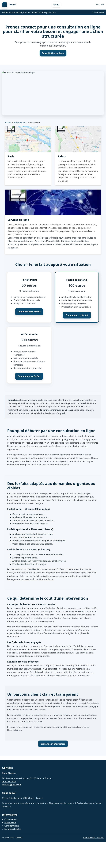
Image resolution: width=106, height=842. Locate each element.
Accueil (8, 122)
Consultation (10, 819)
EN (102, 4)
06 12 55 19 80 (9, 781)
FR (97, 4)
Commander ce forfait (29, 311)
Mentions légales (12, 829)
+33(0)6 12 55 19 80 (26, 12)
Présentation (19, 122)
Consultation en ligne (53, 53)
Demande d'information (53, 743)
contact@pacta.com (47, 12)
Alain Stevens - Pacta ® (93, 837)
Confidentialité (11, 825)
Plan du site (10, 822)
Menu (56, 4)
